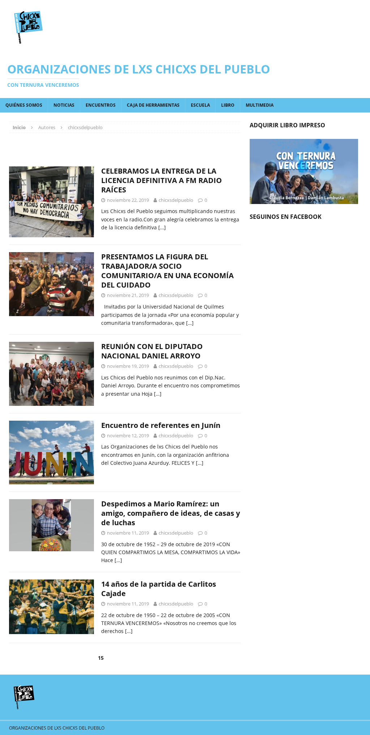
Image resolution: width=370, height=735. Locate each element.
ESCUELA (200, 105)
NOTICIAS (63, 105)
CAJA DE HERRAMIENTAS (153, 105)
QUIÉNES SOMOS (23, 105)
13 (65, 657)
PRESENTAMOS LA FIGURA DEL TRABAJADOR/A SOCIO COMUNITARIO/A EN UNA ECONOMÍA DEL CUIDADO (167, 271)
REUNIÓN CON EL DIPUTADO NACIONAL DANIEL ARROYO (152, 351)
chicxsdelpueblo (176, 200)
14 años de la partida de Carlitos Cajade (158, 588)
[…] (162, 227)
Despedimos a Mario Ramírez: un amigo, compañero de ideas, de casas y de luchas (170, 513)
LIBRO (228, 105)
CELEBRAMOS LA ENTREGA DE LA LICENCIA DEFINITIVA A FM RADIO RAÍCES (161, 180)
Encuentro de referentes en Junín (160, 425)
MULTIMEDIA (260, 105)
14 (83, 657)
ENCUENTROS (101, 105)
